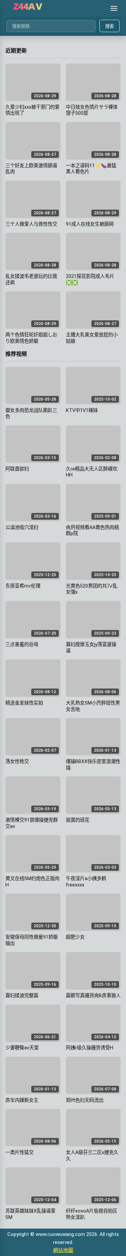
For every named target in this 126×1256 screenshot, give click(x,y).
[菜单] (114, 8)
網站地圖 (63, 1250)
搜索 (109, 26)
